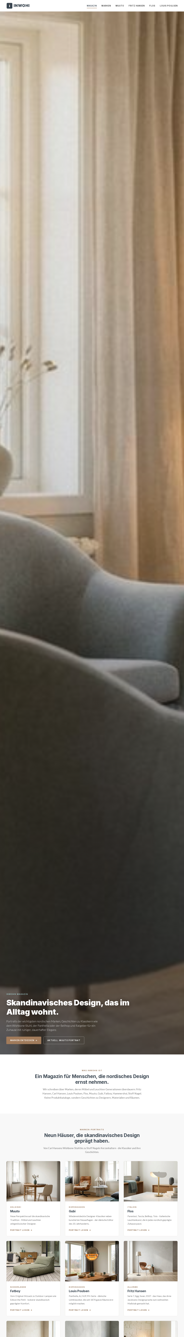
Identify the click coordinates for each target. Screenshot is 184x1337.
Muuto (120, 6)
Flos (152, 6)
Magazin (92, 6)
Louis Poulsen (169, 6)
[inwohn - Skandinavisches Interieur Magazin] (17, 6)
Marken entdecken (22, 1040)
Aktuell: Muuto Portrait (63, 1040)
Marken (106, 6)
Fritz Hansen (137, 6)
